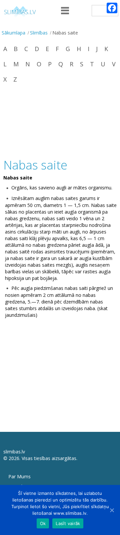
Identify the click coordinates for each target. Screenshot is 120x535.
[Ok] (111, 510)
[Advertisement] (60, 121)
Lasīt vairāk (68, 523)
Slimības (39, 33)
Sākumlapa (13, 33)
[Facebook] (112, 8)
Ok (43, 523)
